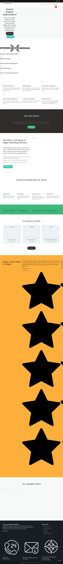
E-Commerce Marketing (47, 528)
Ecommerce (49, 241)
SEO (30, 241)
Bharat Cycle (12, 239)
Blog (50, 4)
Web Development (46, 526)
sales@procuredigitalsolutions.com (8, 1)
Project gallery (31, 239)
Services (46, 4)
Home (42, 4)
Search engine (45, 531)
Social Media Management (47, 533)
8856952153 (5, 557)
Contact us (55, 4)
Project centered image (51, 239)
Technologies (13, 241)
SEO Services (45, 530)
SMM (10, 241)
